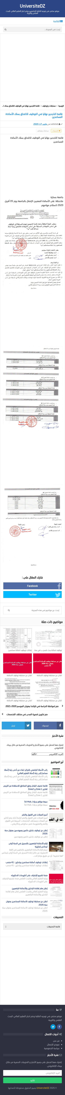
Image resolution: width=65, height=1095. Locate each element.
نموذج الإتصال (53, 1044)
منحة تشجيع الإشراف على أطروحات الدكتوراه (29, 875)
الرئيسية (61, 106)
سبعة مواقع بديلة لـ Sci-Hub (35, 801)
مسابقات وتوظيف (49, 106)
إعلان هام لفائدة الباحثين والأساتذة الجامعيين (29, 888)
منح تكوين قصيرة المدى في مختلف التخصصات (27, 714)
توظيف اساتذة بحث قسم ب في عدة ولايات (48, 651)
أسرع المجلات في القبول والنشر (34, 814)
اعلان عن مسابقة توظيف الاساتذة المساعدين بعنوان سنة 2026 (19, 676)
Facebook (32, 585)
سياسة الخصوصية (51, 1048)
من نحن (56, 1040)
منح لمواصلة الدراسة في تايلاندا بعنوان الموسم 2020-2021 (32, 706)
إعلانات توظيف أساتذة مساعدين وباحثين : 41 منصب (20, 651)
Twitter (33, 594)
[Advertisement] (32, 67)
